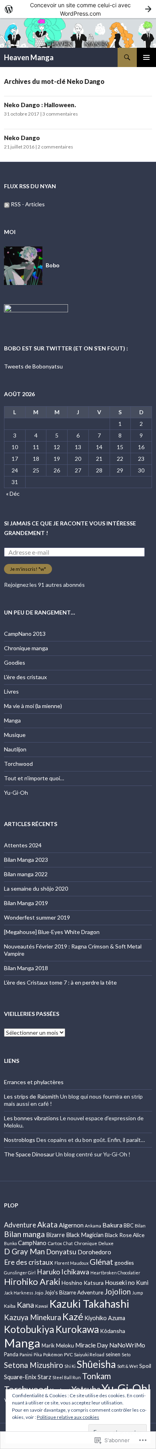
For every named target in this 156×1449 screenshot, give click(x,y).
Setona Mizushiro (33, 1365)
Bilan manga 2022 (26, 874)
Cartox (55, 1243)
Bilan (140, 1225)
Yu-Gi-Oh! (126, 1388)
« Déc (13, 493)
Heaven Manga (29, 57)
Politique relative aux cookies (68, 1417)
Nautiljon (15, 749)
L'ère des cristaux (25, 677)
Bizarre (55, 1234)
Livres (11, 691)
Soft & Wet (127, 1366)
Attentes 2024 (23, 845)
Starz (44, 1377)
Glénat (101, 1261)
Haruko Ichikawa (63, 1271)
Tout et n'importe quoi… (34, 778)
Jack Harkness (18, 1292)
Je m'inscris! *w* (28, 569)
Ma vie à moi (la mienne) (33, 705)
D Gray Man (24, 1251)
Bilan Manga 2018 (26, 968)
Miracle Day (91, 1345)
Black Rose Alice (124, 1234)
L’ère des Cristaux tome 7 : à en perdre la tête (60, 982)
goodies (124, 1262)
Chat (68, 1243)
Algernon (71, 1225)
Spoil (145, 1365)
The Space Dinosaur (29, 1154)
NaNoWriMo (127, 1345)
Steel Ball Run (66, 1377)
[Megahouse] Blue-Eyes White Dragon (52, 931)
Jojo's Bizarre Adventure (73, 1292)
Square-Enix (20, 1376)
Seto (126, 1354)
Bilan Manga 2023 (26, 859)
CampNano (32, 1242)
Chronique (85, 1243)
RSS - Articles (28, 204)
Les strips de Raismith (31, 1096)
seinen (113, 1354)
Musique (15, 734)
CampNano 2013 (25, 633)
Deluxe (106, 1243)
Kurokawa (77, 1329)
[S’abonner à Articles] (7, 204)
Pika (38, 1354)
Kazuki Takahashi (89, 1303)
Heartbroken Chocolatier (115, 1272)
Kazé (72, 1316)
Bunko (10, 1243)
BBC (129, 1225)
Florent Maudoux (71, 1263)
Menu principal (146, 57)
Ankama (93, 1225)
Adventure (20, 1225)
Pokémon (53, 1354)
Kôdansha (112, 1330)
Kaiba (10, 1306)
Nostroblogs (19, 1139)
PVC (68, 1354)
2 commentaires (55, 147)
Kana (25, 1304)
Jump (137, 1292)
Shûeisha (96, 1364)
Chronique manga (26, 648)
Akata (47, 1224)
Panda (11, 1354)
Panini (26, 1354)
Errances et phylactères (34, 1082)
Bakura (112, 1225)
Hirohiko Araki (32, 1281)
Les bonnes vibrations (31, 1118)
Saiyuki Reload (89, 1354)
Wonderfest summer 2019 (37, 917)
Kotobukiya (29, 1329)
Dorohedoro (94, 1252)
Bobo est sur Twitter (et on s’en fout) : (66, 348)
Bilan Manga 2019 (26, 903)
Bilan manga (24, 1234)
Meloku (65, 1345)
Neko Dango (22, 137)
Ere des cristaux (28, 1262)
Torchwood (18, 763)
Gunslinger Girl (20, 1272)
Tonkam (96, 1376)
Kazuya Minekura (32, 1317)
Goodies (14, 662)
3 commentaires (60, 114)
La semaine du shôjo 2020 (36, 888)
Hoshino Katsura (83, 1282)
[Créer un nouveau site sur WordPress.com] (78, 9)
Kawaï (41, 1306)
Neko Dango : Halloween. (40, 104)
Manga (12, 720)
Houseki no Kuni (126, 1282)
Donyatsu (61, 1252)
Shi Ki (70, 1366)
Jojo (38, 1292)
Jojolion (117, 1291)
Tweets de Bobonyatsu (33, 366)
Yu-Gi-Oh (16, 792)
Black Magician (85, 1234)
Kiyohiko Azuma (104, 1318)
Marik (48, 1345)
